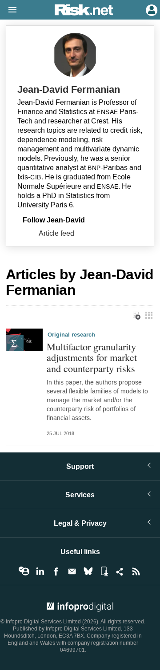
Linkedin (40, 571)
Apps (104, 571)
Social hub (120, 571)
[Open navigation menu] (8, 10)
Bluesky (88, 571)
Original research (71, 335)
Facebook (56, 571)
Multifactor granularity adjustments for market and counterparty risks (92, 357)
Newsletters (72, 571)
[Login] (151, 9)
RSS (136, 571)
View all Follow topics (24, 571)
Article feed (56, 233)
